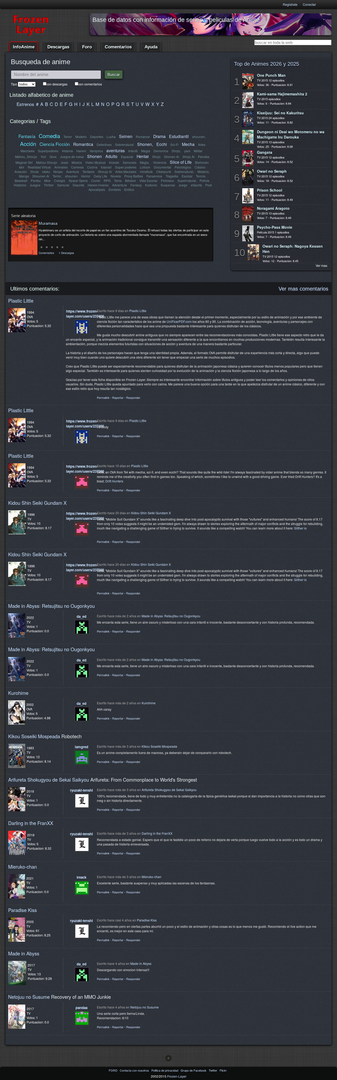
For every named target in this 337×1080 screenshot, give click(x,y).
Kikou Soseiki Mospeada (34, 736)
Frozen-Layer (176, 1076)
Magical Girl (24, 162)
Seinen (125, 136)
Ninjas (58, 171)
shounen (71, 176)
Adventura (119, 185)
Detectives (104, 144)
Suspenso (168, 185)
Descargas (58, 46)
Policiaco (167, 180)
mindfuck (146, 171)
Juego (183, 185)
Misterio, (203, 171)
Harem (81, 151)
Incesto (114, 162)
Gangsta (264, 152)
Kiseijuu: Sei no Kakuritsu (280, 112)
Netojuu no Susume (29, 996)
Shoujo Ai (105, 171)
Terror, (57, 176)
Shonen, (145, 144)
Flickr (223, 1070)
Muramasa (48, 223)
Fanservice (154, 176)
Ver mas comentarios (303, 289)
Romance (143, 136)
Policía (204, 180)
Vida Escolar (148, 180)
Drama (159, 136)
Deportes (96, 136)
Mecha (188, 144)
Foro (87, 46)
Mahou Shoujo (46, 162)
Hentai (143, 156)
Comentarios (118, 46)
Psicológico (183, 167)
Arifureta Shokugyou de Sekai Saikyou (48, 779)
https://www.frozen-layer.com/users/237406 (85, 314)
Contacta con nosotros (135, 1070)
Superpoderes (48, 151)
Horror (85, 176)
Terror (67, 136)
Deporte (78, 185)
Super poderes (125, 167)
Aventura (72, 171)
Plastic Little (20, 300)
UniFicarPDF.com (179, 321)
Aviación (20, 171)
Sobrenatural (124, 144)
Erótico (129, 189)
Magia (145, 151)
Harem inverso (98, 185)
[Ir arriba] (168, 1058)
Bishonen (202, 162)
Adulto (111, 156)
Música (77, 162)
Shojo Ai (188, 156)
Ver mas (321, 265)
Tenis (118, 180)
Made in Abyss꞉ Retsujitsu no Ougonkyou (51, 605)
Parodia (203, 156)
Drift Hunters (114, 481)
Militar (198, 151)
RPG (107, 180)
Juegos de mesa (72, 156)
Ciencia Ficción (54, 144)
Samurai (63, 185)
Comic (95, 180)
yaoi (187, 151)
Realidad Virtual (39, 167)
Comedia (49, 136)
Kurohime (18, 692)
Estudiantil (179, 136)
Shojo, (176, 151)
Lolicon (145, 167)
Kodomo (151, 185)
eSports (196, 185)
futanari (106, 167)
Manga (24, 176)
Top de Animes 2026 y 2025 (266, 64)
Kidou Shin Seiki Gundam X (37, 502)
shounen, (199, 136)
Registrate (290, 4)
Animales (61, 167)
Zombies (114, 189)
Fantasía (26, 136)
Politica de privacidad (165, 1070)
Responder (133, 397)
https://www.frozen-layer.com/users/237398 (85, 469)
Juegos (35, 185)
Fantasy (136, 185)
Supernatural (186, 180)
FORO (113, 1070)
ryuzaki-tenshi (81, 790)
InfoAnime (23, 46)
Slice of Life (181, 162)
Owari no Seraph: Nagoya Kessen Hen (292, 248)
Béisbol (130, 180)
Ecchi (161, 144)
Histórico (20, 185)
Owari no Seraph (272, 171)
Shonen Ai (171, 156)
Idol (21, 167)
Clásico (200, 167)
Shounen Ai (40, 176)
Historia (67, 151)
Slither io (300, 528)
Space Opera (78, 180)
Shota (34, 171)
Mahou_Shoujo (26, 156)
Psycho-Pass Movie (274, 227)
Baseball (21, 180)
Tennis (200, 176)
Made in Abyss (23, 953)
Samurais (129, 162)
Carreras (77, 167)
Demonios (160, 151)
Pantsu (36, 180)
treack (81, 877)
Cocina (92, 167)
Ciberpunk (163, 171)
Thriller (49, 185)
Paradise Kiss (22, 909)
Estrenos (25, 104)
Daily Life (100, 176)
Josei (64, 162)
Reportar (117, 397)
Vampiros (96, 151)
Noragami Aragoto (273, 208)
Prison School (269, 190)
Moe (47, 180)
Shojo (156, 156)
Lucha (111, 136)
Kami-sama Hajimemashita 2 (282, 93)
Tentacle (88, 171)
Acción (28, 143)
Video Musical (95, 162)
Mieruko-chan (22, 866)
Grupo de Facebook (194, 1070)
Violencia (159, 162)
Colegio (59, 180)
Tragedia (172, 176)
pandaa (81, 1007)
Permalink (103, 397)
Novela (116, 176)
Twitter (213, 1070)
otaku (46, 171)
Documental (162, 167)
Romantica (83, 144)
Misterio (81, 136)
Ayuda (151, 46)
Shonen (94, 156)
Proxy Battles (133, 176)
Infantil (133, 151)
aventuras (115, 150)
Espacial (127, 156)
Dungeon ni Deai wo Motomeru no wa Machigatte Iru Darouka (290, 134)
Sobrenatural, (184, 171)
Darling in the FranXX (30, 822)
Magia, (145, 162)
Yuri (43, 156)
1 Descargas (66, 253)
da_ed (81, 616)
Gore (53, 156)
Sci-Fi (174, 144)
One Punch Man (271, 75)
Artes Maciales (125, 171)
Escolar (187, 176)
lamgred (81, 746)
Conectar (309, 4)
